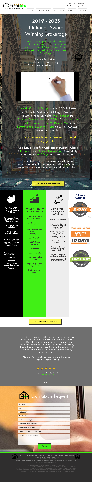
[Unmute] (21, 99)
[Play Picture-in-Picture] (73, 99)
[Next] (82, 357)
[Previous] (10, 357)
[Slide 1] (42, 382)
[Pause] (18, 99)
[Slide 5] (46, 382)
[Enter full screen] (76, 99)
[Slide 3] (44, 382)
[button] (30, 9)
